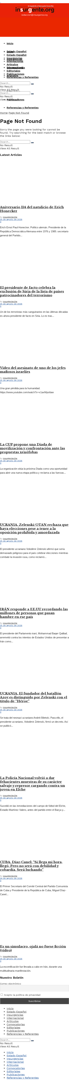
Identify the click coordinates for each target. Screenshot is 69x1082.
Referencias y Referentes (23, 107)
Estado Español (16, 51)
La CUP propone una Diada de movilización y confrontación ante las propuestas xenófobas (32, 448)
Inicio (10, 43)
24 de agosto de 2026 (11, 878)
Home (4, 112)
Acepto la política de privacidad (21, 995)
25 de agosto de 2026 (11, 219)
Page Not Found (19, 112)
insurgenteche (10, 217)
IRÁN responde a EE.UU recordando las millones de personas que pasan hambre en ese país (34, 613)
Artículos (12, 64)
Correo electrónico (10, 983)
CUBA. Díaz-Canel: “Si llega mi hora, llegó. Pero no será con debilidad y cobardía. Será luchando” (31, 866)
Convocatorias (16, 67)
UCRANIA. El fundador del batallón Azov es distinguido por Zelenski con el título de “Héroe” (33, 697)
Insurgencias (14, 58)
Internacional (15, 61)
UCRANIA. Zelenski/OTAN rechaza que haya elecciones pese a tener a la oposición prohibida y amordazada (34, 528)
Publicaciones (15, 74)
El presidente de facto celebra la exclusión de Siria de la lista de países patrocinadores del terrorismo (32, 291)
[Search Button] (32, 83)
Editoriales (13, 70)
